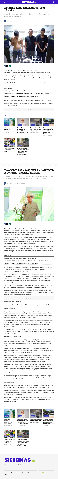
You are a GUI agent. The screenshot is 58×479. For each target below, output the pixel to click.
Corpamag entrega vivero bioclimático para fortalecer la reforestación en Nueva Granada (49, 130)
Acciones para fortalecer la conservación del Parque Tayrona (20, 91)
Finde (29, 472)
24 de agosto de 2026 (8, 134)
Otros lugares (11, 472)
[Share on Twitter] (7, 66)
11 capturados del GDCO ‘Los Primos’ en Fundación (9, 150)
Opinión (5, 474)
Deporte (18, 472)
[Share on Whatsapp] (10, 66)
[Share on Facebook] (5, 66)
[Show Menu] (4, 2)
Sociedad (24, 472)
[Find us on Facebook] (39, 473)
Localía (6, 124)
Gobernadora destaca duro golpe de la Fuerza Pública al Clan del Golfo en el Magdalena (27, 93)
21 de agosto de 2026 (48, 135)
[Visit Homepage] (29, 2)
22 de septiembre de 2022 (19, 21)
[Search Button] (53, 2)
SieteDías (10, 21)
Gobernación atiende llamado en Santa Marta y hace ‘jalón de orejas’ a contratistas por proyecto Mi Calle (23, 151)
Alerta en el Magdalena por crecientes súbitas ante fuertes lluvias (21, 96)
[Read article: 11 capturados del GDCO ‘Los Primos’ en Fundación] (9, 142)
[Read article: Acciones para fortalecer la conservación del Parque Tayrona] (9, 122)
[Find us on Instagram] (42, 473)
